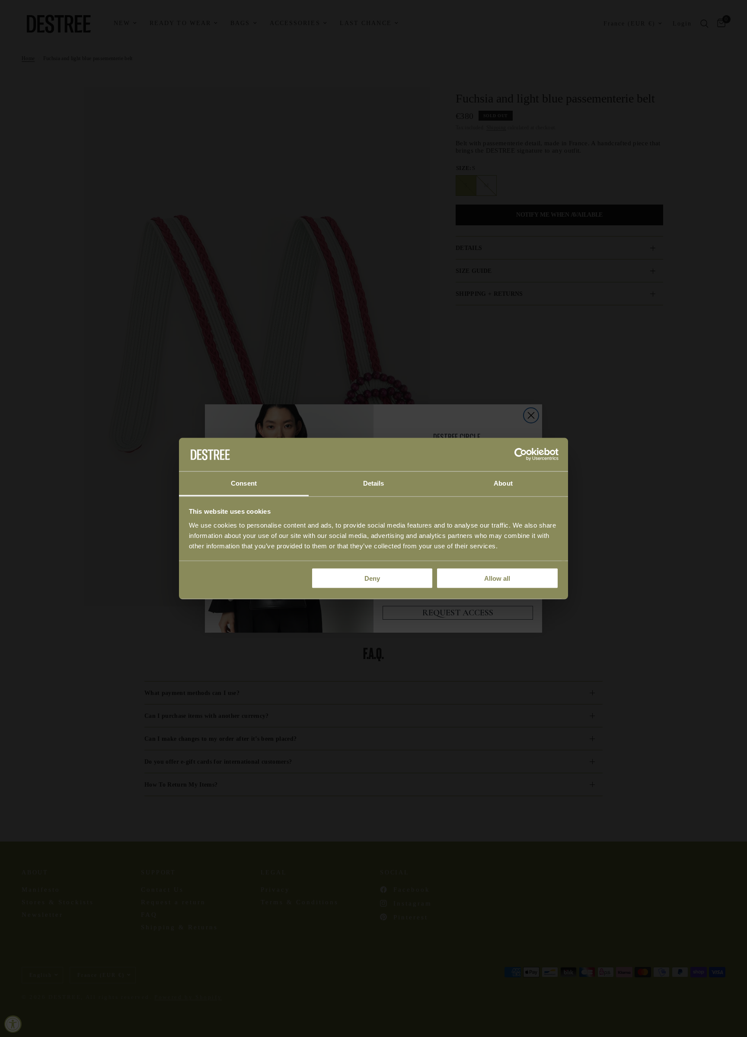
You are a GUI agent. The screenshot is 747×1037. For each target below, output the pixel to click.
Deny (372, 578)
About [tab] (503, 482)
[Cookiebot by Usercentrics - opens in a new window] (521, 454)
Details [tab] (373, 482)
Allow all (497, 578)
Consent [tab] (244, 482)
